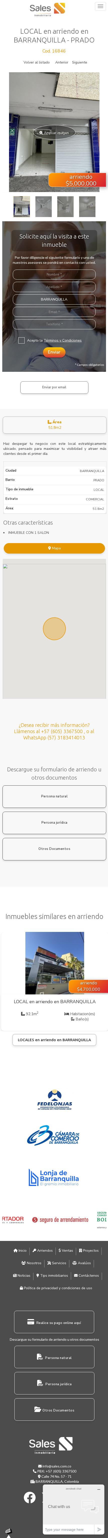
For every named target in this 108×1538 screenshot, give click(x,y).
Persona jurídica (54, 822)
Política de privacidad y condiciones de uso (57, 1288)
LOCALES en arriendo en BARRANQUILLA (54, 1040)
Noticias (23, 1275)
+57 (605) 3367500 (61, 1471)
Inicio (22, 1250)
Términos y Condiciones (63, 340)
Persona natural (54, 796)
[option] (54, 132)
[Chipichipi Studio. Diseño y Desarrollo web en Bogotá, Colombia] (10, 1533)
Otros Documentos (54, 849)
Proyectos (90, 1250)
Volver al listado (37, 62)
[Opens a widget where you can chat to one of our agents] (73, 1509)
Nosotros (33, 1263)
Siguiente (79, 62)
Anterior (61, 62)
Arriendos (44, 1250)
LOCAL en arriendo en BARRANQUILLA (55, 1002)
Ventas (67, 1250)
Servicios (58, 1263)
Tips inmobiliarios (53, 1275)
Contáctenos (88, 1275)
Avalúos (84, 1263)
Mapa (56, 548)
